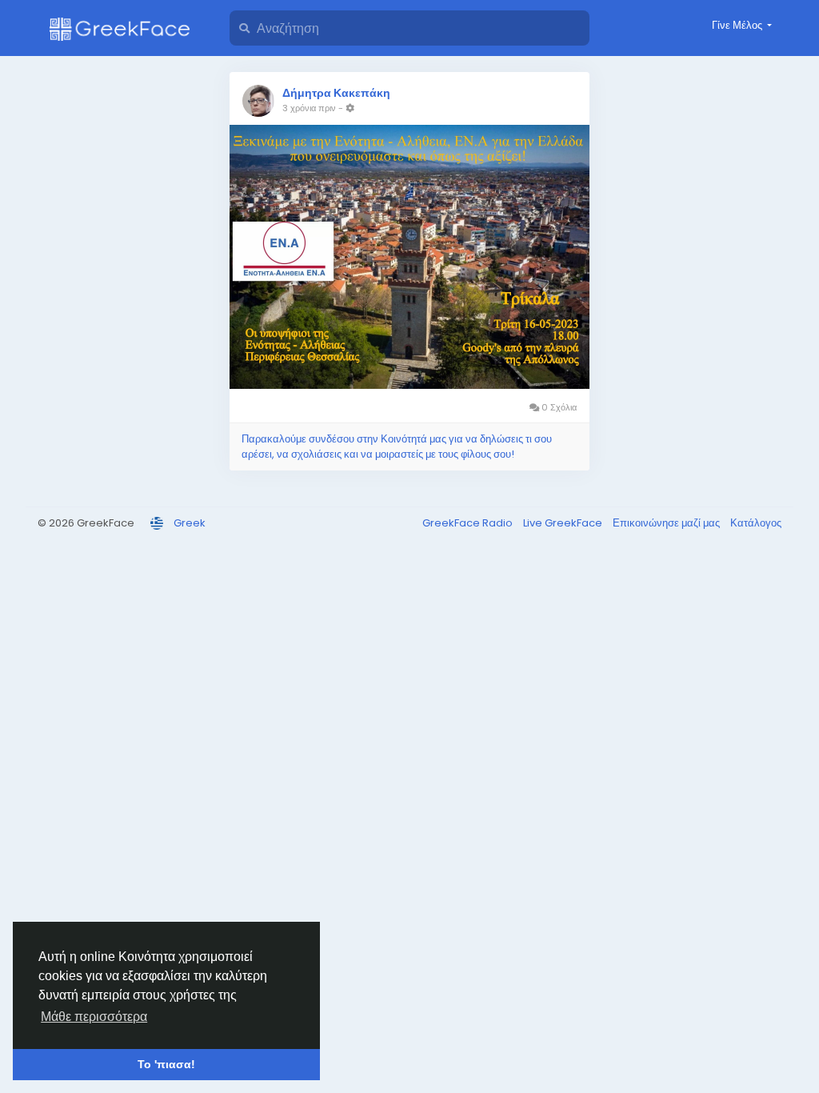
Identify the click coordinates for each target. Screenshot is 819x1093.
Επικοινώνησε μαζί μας (667, 522)
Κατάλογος (755, 522)
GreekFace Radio (468, 522)
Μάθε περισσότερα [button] (94, 1016)
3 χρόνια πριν (309, 108)
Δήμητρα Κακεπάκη (336, 93)
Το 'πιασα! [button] (166, 1064)
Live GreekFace (564, 522)
